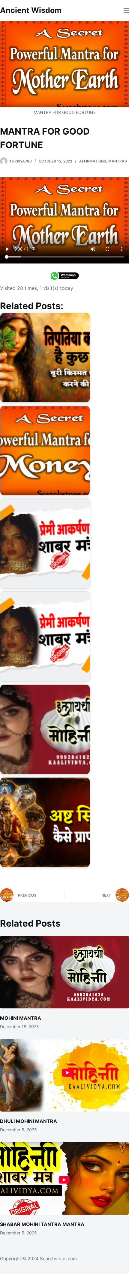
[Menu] (126, 10)
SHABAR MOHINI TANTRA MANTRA (42, 1224)
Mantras (117, 161)
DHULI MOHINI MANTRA (28, 1121)
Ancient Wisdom (31, 10)
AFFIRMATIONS (92, 161)
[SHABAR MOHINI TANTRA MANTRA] (64, 1178)
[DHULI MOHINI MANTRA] (64, 1075)
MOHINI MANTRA (20, 1018)
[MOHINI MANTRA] (64, 972)
